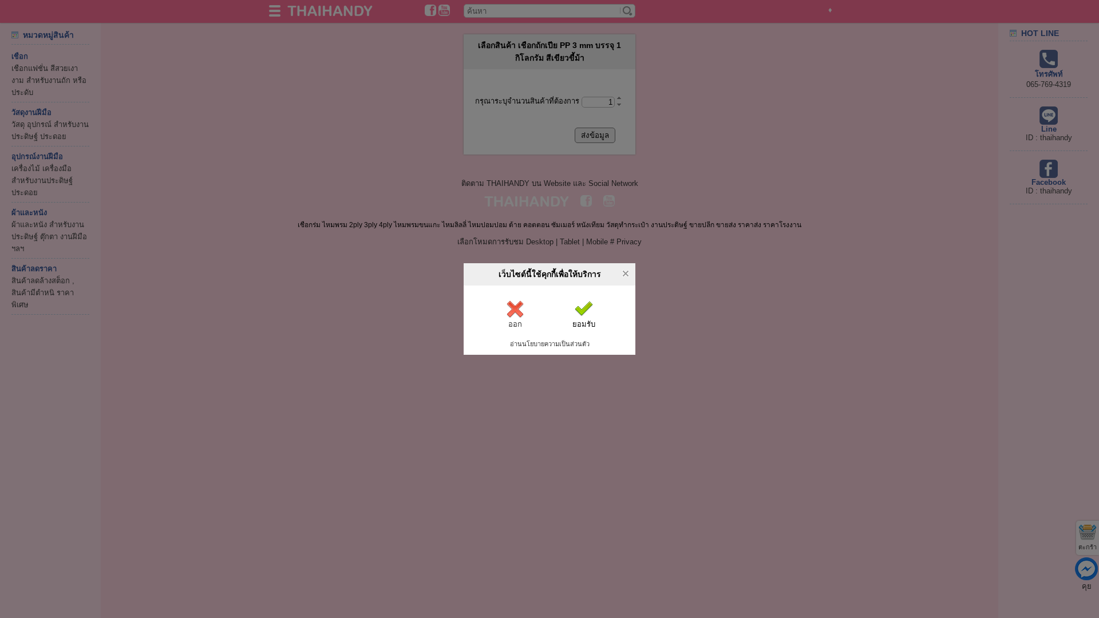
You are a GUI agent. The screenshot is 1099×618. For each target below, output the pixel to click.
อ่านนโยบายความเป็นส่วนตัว (550, 343)
